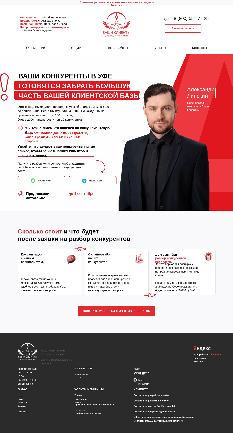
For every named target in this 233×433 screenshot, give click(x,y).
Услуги (76, 48)
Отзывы (160, 48)
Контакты (199, 48)
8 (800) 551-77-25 (191, 18)
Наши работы (117, 48)
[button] (182, 28)
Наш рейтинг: (207, 354)
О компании (35, 48)
